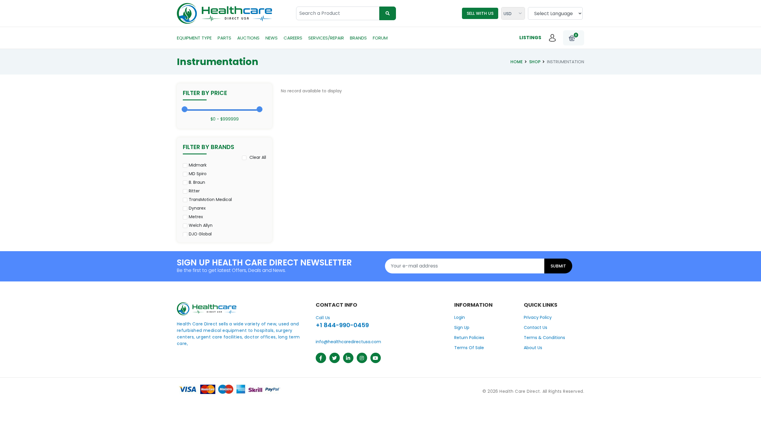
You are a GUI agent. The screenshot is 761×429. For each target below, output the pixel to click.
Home (516, 62)
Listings (530, 37)
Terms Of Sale (469, 348)
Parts (224, 38)
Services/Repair (326, 38)
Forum (380, 38)
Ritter (194, 191)
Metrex (196, 217)
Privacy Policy (538, 317)
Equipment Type (194, 38)
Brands (358, 38)
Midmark (198, 165)
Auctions (248, 38)
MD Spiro (198, 174)
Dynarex (197, 208)
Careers (293, 38)
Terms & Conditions (544, 338)
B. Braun (197, 182)
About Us (533, 348)
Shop (534, 62)
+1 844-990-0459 (342, 325)
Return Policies (469, 338)
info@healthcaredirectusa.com (348, 342)
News (271, 38)
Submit (558, 266)
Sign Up (461, 327)
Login (459, 317)
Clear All (257, 157)
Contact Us (535, 327)
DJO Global (200, 234)
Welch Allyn (201, 225)
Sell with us (480, 13)
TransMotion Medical (210, 199)
